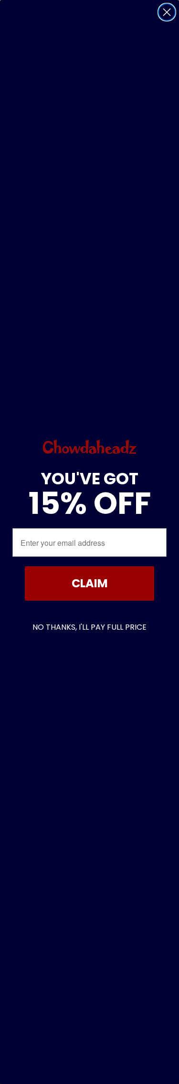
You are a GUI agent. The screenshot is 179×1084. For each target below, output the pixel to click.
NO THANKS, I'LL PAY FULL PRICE (89, 627)
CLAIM (90, 583)
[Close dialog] (166, 12)
